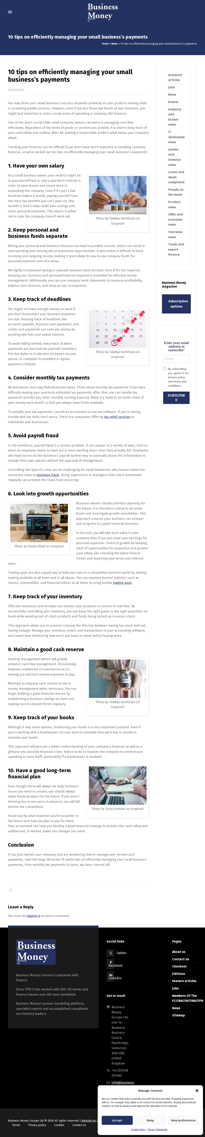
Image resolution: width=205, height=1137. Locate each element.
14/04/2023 (16, 90)
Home (105, 43)
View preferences (183, 1120)
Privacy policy (37, 1125)
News (114, 43)
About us (178, 952)
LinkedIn (115, 978)
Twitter (121, 953)
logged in (33, 916)
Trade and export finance (176, 249)
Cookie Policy (138, 1129)
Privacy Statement (157, 1129)
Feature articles (184, 981)
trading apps (122, 583)
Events (173, 102)
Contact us (79, 1125)
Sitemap (178, 1015)
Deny (150, 1120)
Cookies (59, 1125)
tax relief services (117, 417)
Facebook (116, 965)
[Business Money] (102, 12)
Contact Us (180, 959)
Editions (178, 974)
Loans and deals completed (176, 177)
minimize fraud (48, 475)
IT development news (178, 137)
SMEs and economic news (175, 219)
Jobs (171, 87)
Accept (117, 1120)
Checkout (179, 966)
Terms (16, 1125)
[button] (197, 1091)
